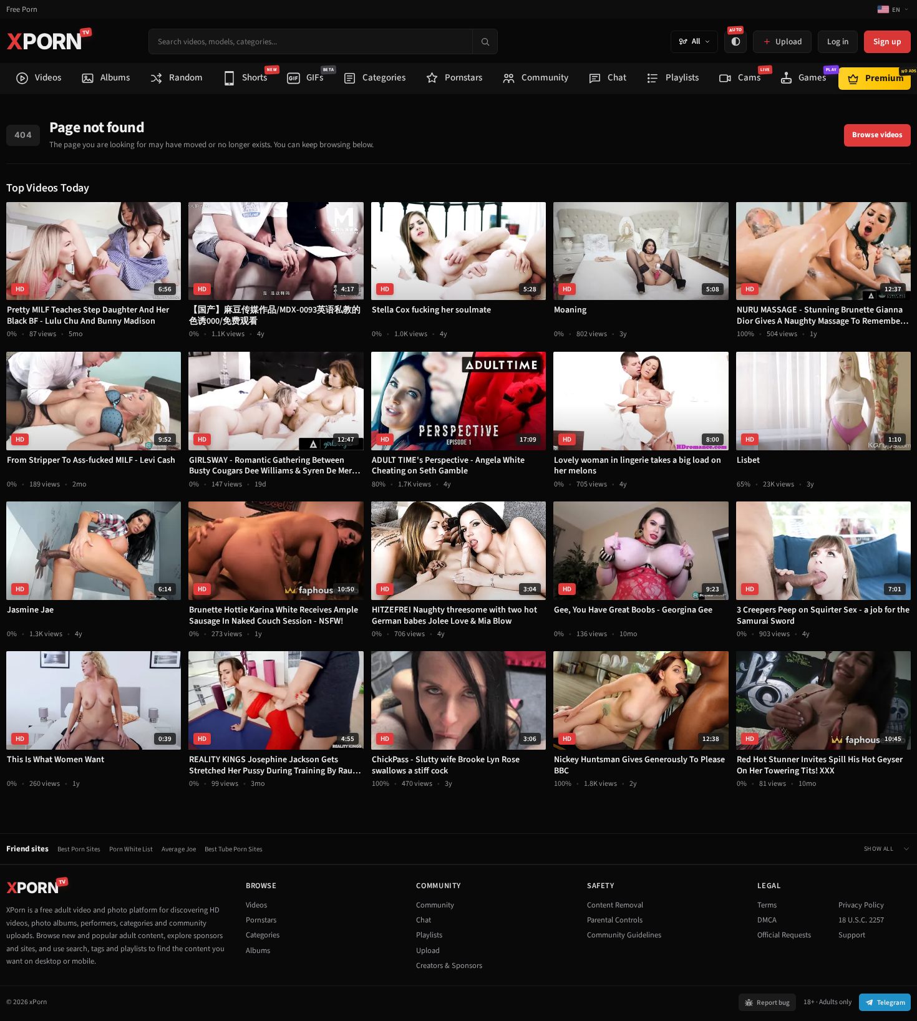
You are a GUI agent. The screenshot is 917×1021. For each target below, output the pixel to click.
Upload (428, 950)
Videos (256, 905)
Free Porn (21, 10)
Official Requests (784, 935)
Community (435, 905)
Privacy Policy (861, 905)
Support (851, 935)
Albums (258, 950)
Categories (262, 935)
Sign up (887, 41)
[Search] (484, 41)
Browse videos (877, 134)
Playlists (429, 935)
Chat (423, 920)
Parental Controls (615, 920)
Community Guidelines (624, 935)
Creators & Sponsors (449, 965)
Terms (767, 905)
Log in (837, 41)
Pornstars (261, 920)
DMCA (767, 920)
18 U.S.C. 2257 (861, 920)
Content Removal (615, 905)
